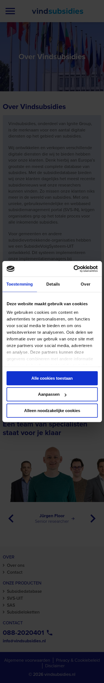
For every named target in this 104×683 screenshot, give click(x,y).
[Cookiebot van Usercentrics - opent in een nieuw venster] (74, 268)
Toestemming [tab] (19, 284)
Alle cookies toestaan (52, 378)
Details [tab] (53, 284)
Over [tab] (85, 284)
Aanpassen (49, 394)
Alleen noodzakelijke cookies (52, 410)
